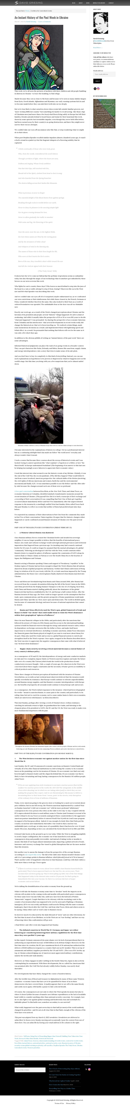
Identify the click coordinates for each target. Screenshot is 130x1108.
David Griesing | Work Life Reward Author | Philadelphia (29, 3)
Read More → (97, 47)
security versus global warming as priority (29, 1045)
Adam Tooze (28, 1041)
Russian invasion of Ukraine (71, 1043)
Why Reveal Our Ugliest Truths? (60, 1081)
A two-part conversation (24, 491)
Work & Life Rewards (46, 1038)
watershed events (21, 1048)
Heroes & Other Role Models (28, 1038)
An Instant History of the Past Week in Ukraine (41, 17)
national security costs (53, 1043)
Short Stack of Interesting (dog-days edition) (64, 1069)
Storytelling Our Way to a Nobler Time (62, 1088)
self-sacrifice (48, 1045)
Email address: (98, 71)
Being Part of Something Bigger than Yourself (46, 1036)
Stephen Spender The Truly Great (64, 1045)
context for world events (74, 1041)
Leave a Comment (44, 21)
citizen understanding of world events (52, 1041)
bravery (35, 1041)
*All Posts (26, 1036)
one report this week (33, 855)
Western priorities (33, 1048)
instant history (27, 1043)
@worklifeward (99, 41)
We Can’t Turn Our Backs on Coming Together (65, 1075)
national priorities (39, 1043)
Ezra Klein (18, 1043)
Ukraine (79, 1045)
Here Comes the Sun (56, 1085)
